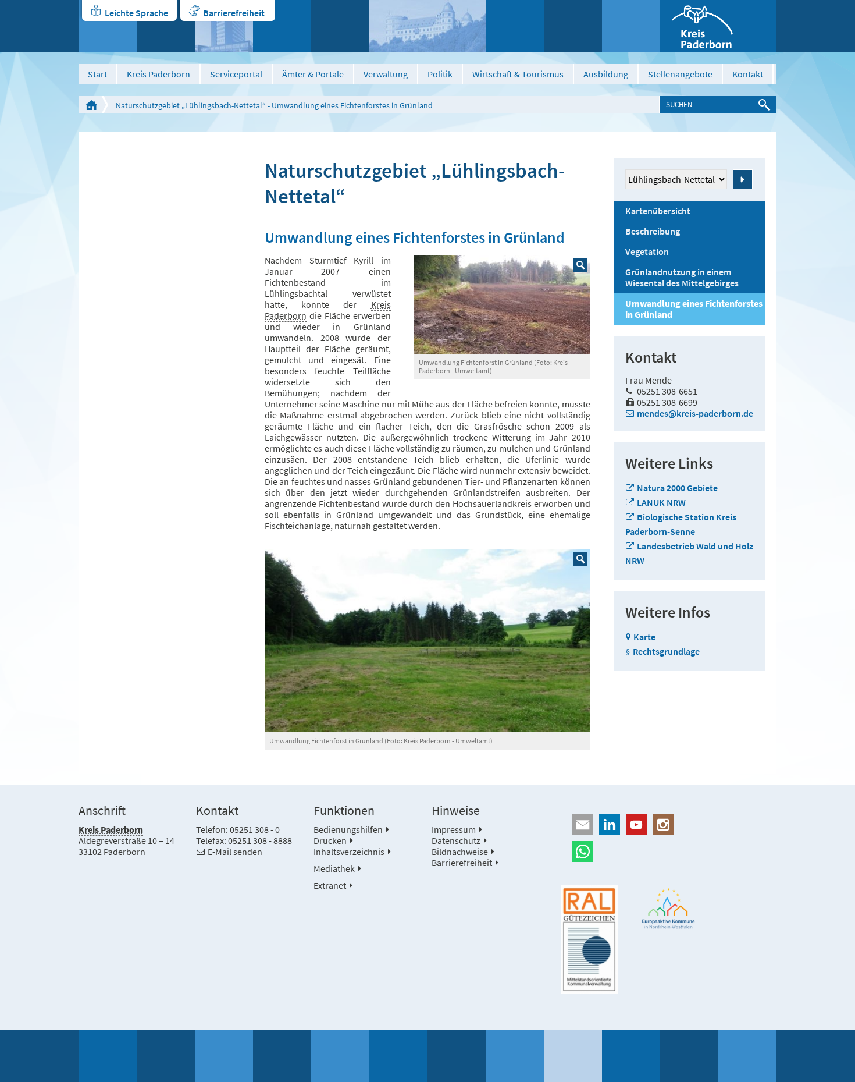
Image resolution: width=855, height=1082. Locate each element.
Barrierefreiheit (234, 13)
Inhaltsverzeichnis (349, 851)
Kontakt (747, 74)
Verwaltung (386, 74)
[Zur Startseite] (718, 26)
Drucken (330, 840)
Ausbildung (605, 74)
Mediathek (334, 868)
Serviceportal (236, 74)
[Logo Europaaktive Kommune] (668, 908)
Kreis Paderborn (158, 74)
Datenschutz (456, 840)
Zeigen (743, 179)
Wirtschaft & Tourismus (518, 74)
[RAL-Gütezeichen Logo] (589, 939)
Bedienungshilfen (348, 829)
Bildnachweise (460, 851)
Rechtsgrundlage (666, 651)
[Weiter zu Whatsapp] (668, 851)
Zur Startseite (91, 104)
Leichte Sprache (136, 13)
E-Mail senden (235, 851)
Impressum (454, 829)
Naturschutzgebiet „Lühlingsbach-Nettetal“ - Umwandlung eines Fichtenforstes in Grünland (274, 105)
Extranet (330, 885)
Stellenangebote (680, 74)
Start (97, 74)
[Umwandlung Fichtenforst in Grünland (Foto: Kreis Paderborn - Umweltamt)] (502, 304)
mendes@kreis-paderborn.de (695, 413)
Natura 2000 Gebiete (677, 488)
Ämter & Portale (313, 74)
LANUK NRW (661, 502)
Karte (644, 637)
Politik (440, 74)
